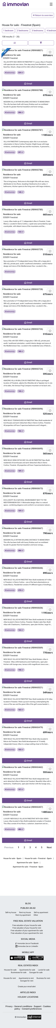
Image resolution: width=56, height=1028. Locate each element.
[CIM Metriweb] (34, 1017)
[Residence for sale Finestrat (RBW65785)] (28, 209)
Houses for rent (10, 978)
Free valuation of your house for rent (27, 928)
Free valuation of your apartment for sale (27, 930)
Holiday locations (28, 997)
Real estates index (28, 965)
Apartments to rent (26, 978)
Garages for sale (35, 972)
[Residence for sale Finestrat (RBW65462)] (28, 767)
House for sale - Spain (12, 858)
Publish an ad (28, 908)
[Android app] (17, 958)
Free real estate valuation (28, 921)
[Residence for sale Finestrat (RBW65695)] (28, 448)
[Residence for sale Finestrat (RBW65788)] (28, 90)
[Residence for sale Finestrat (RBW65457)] (28, 807)
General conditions (23, 1006)
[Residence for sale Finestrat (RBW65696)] (28, 408)
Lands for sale (43, 970)
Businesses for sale (18, 972)
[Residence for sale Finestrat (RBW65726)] (28, 329)
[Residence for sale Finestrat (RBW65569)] (28, 647)
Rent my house (25, 912)
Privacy (9, 1006)
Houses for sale (10, 970)
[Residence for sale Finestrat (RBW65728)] (28, 289)
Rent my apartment (23, 915)
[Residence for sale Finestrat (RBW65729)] (28, 249)
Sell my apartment (41, 912)
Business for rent (43, 978)
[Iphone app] (36, 958)
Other (36, 915)
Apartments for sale (27, 970)
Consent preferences (32, 1009)
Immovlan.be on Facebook (28, 943)
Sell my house (10, 912)
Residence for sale (12, 55)
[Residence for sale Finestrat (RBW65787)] (28, 130)
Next (49, 847)
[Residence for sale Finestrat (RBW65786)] (28, 169)
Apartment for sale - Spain (27, 862)
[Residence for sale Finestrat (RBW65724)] (28, 369)
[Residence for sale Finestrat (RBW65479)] (28, 727)
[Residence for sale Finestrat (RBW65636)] (28, 607)
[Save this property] (50, 52)
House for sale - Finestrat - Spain (38, 858)
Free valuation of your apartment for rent (27, 933)
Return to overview (44, 15)
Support (38, 1006)
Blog (28, 903)
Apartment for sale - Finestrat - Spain (28, 867)
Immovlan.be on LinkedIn (27, 946)
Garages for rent (26, 981)
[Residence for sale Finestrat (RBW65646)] (28, 568)
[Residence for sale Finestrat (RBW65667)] (28, 528)
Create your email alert (27, 986)
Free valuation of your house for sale (26, 925)
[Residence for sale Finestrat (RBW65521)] (28, 687)
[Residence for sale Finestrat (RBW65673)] (28, 488)
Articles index (28, 992)
